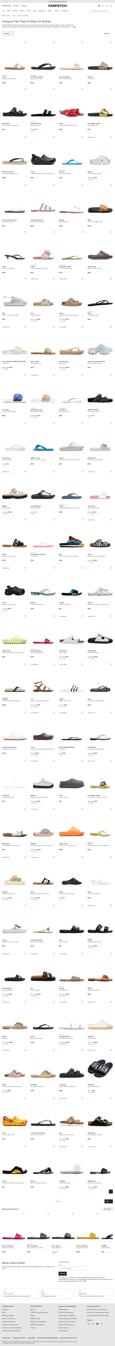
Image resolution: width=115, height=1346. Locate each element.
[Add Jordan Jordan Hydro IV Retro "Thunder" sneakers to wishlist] (25, 1147)
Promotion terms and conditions (12, 1327)
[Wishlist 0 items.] (107, 6)
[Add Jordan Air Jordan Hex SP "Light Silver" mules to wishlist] (82, 423)
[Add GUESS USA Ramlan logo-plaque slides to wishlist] (111, 1147)
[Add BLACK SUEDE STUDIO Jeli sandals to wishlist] (82, 713)
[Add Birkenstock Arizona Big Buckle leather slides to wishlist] (25, 809)
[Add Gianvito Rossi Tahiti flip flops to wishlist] (82, 327)
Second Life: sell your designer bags (98, 1312)
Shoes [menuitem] (29, 10)
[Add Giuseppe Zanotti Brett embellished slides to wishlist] (54, 375)
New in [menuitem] (9, 10)
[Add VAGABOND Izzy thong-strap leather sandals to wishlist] (111, 713)
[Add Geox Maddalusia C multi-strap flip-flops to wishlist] (54, 857)
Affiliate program (64, 1309)
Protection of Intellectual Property (47, 1337)
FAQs (43, 1294)
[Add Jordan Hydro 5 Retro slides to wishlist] (82, 568)
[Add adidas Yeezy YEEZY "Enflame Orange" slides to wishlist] (82, 809)
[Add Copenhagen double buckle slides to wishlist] (111, 616)
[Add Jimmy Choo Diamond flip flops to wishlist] (25, 423)
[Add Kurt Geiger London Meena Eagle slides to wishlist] (111, 89)
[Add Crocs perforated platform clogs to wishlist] (25, 568)
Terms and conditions (19, 1337)
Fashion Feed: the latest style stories (98, 1315)
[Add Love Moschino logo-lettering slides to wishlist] (25, 954)
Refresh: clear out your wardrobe (97, 1309)
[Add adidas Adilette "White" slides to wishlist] (82, 664)
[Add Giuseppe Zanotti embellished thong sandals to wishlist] (82, 1002)
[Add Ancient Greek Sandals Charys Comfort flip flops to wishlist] (25, 713)
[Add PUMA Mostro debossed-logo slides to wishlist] (82, 857)
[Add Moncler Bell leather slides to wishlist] (82, 185)
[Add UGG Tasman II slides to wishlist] (82, 761)
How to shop (8, 1294)
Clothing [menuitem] (22, 10)
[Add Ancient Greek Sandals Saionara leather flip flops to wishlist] (54, 1098)
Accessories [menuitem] (41, 10)
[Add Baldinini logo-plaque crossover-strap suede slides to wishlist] (54, 809)
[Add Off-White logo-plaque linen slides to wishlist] (54, 1050)
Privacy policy (6, 1337)
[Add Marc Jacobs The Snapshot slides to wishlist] (54, 327)
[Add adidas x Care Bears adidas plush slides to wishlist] (54, 232)
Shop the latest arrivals (60, 1)
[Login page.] (103, 6)
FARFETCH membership (66, 1312)
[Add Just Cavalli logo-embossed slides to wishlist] (111, 472)
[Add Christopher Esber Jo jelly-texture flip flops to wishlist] (82, 232)
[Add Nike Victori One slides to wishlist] (82, 906)
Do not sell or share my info (68, 1337)
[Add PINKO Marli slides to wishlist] (25, 1002)
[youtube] (102, 1324)
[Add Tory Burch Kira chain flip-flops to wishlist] (82, 375)
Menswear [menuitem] (16, 5)
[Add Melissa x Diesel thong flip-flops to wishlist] (54, 568)
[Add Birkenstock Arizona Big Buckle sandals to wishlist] (111, 1098)
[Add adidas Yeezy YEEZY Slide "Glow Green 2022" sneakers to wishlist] (25, 616)
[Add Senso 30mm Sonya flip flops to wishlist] (25, 232)
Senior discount (63, 1330)
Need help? (83, 1294)
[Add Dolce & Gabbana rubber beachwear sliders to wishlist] (54, 616)
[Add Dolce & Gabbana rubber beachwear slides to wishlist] (82, 42)
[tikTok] (93, 1324)
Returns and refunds (8, 1318)
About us (33, 1309)
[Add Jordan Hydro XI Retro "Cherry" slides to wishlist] (25, 906)
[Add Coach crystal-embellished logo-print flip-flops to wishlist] (82, 472)
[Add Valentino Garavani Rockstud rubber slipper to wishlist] (54, 906)
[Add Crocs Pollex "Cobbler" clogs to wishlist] (25, 1098)
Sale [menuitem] (3, 10)
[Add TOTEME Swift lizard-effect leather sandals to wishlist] (25, 664)
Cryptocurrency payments (10, 1324)
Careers (32, 1315)
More (74, 26)
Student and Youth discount (67, 1321)
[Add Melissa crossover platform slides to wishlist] (111, 137)
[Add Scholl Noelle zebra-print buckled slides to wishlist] (111, 520)
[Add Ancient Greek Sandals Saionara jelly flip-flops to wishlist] (25, 185)
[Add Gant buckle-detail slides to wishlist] (54, 279)
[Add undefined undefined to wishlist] (24, 1214)
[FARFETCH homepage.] (58, 6)
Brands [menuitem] (15, 10)
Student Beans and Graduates (68, 1318)
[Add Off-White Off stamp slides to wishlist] (111, 1002)
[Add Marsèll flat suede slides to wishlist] (82, 954)
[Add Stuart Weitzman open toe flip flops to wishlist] (54, 472)
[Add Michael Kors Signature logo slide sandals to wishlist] (111, 423)
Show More (107, 1209)
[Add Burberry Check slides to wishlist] (111, 42)
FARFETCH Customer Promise (11, 1330)
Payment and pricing (8, 1321)
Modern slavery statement (38, 1321)
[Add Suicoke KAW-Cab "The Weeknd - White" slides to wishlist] (111, 568)
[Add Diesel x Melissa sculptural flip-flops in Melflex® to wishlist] (111, 809)
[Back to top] (111, 1192)
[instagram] (89, 1324)
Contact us (5, 1309)
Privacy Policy (82, 1279)
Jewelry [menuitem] (49, 10)
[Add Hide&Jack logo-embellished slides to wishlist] (111, 1050)
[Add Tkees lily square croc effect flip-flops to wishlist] (111, 664)
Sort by (106, 33)
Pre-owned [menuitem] (64, 10)
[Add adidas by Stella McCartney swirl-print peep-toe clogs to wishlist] (111, 327)
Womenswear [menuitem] (6, 5)
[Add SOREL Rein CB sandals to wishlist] (25, 472)
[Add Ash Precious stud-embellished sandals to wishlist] (54, 664)
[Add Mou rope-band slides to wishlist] (54, 954)
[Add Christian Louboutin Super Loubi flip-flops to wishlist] (54, 42)
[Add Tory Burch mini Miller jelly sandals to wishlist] (25, 761)
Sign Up (62, 1273)
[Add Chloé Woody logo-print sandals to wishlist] (25, 42)
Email (60, 1265)
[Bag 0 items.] (111, 6)
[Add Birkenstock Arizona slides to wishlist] (82, 616)
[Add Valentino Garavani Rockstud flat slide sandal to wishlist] (54, 185)
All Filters (7, 33)
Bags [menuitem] (34, 10)
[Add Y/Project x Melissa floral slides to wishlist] (82, 1147)
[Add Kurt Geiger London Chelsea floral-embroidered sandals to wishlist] (111, 761)
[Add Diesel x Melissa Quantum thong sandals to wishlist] (82, 89)
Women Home (6, 15)
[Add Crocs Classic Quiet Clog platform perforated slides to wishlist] (54, 713)
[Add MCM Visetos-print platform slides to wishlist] (111, 185)
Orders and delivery (8, 1315)
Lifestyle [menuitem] (56, 10)
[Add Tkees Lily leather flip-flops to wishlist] (111, 279)
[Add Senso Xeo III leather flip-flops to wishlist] (54, 1002)
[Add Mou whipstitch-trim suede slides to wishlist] (82, 1098)
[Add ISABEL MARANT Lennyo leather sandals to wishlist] (111, 375)
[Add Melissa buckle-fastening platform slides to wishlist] (54, 761)
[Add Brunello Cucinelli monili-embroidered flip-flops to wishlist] (25, 137)
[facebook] (97, 1324)
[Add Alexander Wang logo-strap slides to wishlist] (54, 89)
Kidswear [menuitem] (24, 5)
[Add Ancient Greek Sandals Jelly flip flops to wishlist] (54, 520)
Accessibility (31, 1337)
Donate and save (64, 1327)
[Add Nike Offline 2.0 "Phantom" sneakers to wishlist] (25, 279)
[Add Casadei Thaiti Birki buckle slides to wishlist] (25, 857)
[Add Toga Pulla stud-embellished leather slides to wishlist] (82, 1050)
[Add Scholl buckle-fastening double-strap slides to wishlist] (82, 279)
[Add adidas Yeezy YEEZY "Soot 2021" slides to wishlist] (111, 232)
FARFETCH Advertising (37, 1324)
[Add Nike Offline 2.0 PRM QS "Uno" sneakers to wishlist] (82, 520)
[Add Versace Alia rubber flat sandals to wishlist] (82, 137)
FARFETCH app (35, 1318)
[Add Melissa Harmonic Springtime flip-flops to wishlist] (54, 1147)
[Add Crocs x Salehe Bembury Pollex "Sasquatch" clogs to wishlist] (54, 137)
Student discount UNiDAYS (67, 1315)
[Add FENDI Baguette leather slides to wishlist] (111, 954)
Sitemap (32, 1327)
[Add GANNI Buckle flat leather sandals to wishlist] (111, 906)
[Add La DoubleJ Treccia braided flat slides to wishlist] (25, 375)
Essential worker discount (66, 1324)
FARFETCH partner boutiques (39, 1312)
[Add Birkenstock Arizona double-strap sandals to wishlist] (25, 89)
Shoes (13, 15)
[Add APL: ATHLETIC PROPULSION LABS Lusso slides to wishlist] (25, 327)
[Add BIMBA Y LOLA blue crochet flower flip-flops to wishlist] (54, 423)
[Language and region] (99, 6)
